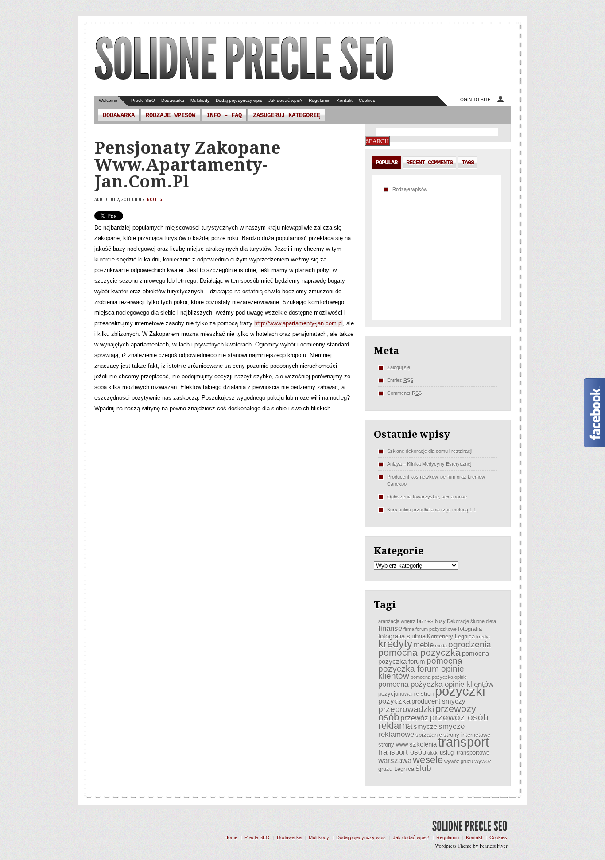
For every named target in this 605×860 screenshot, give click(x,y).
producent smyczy (438, 701)
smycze (425, 726)
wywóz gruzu (458, 761)
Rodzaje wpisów (170, 115)
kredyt (483, 636)
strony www (393, 744)
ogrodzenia (469, 644)
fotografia (470, 629)
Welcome (108, 100)
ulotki (432, 752)
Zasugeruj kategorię (286, 115)
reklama (395, 725)
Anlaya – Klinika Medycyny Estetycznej (429, 464)
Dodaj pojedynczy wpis (239, 100)
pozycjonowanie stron (406, 693)
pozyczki (460, 691)
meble (424, 644)
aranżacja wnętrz (396, 621)
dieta (491, 621)
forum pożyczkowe (436, 629)
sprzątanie (428, 735)
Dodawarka (172, 100)
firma (408, 629)
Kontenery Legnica (451, 636)
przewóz (414, 717)
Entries (400, 380)
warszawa (394, 760)
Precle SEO (143, 100)
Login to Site (474, 99)
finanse (390, 628)
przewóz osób (459, 717)
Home (231, 837)
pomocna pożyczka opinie (439, 677)
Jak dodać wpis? (285, 100)
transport (463, 742)
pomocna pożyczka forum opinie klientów (421, 668)
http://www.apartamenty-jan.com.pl (298, 323)
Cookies (367, 100)
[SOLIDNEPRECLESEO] (244, 59)
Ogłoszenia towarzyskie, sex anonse (427, 496)
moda (441, 645)
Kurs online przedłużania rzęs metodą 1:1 (431, 509)
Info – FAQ (224, 115)
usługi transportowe (464, 752)
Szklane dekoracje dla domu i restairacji (429, 451)
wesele (428, 759)
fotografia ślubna (402, 636)
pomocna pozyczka (419, 652)
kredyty (395, 644)
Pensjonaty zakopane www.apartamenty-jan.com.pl (187, 164)
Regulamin (319, 100)
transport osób (402, 751)
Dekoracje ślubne (466, 621)
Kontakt (345, 100)
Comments (404, 393)
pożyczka (394, 701)
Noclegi (155, 199)
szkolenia (423, 744)
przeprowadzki (406, 709)
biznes (425, 621)
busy (440, 621)
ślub (423, 768)
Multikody (199, 100)
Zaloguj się (398, 367)
